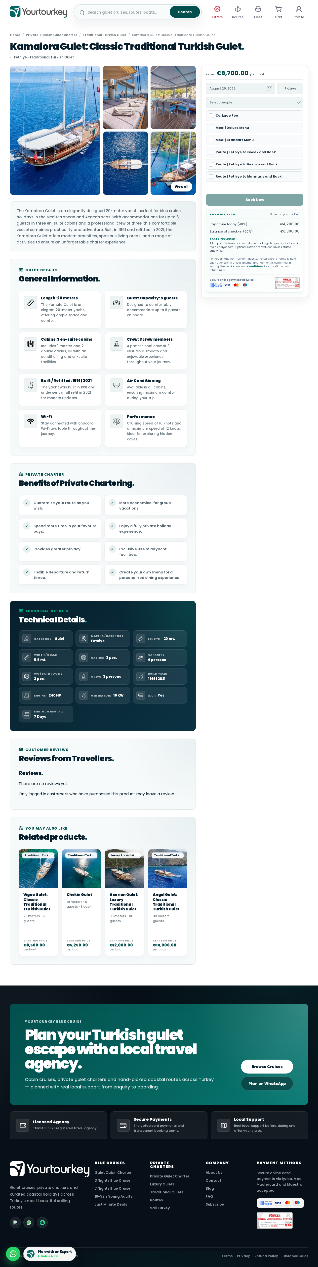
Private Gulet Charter (169, 1176)
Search (185, 11)
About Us (214, 1172)
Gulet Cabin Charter (113, 1172)
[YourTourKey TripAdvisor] (42, 1222)
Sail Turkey (160, 1208)
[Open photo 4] (125, 163)
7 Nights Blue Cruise (112, 1188)
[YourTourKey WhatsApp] (28, 1222)
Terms (227, 1256)
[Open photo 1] (55, 130)
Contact (213, 1180)
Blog (210, 1188)
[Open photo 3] (173, 97)
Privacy (243, 1256)
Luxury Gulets (162, 1184)
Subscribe (215, 1204)
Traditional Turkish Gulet (104, 35)
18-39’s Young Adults (113, 1196)
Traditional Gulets (167, 1192)
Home (15, 35)
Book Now (254, 199)
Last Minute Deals (111, 1204)
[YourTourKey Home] (38, 12)
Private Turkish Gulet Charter (51, 35)
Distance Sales (295, 1256)
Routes (156, 1200)
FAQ (209, 1196)
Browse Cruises (267, 1066)
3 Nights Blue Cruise (112, 1180)
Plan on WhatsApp (267, 1083)
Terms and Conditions (247, 266)
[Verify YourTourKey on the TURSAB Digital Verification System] (287, 283)
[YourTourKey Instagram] (15, 1222)
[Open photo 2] (125, 97)
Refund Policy (266, 1256)
